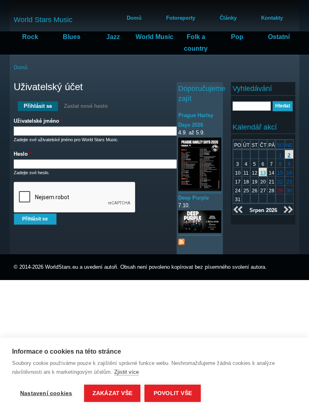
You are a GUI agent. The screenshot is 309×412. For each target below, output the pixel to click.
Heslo (22, 154)
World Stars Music (43, 20)
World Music (154, 36)
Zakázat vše (112, 393)
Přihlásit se (41, 106)
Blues (71, 36)
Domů (134, 18)
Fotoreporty (180, 18)
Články (228, 18)
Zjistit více (126, 372)
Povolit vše (173, 393)
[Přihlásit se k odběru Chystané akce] (181, 240)
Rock (30, 36)
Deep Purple (193, 198)
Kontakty (272, 18)
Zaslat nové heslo (86, 106)
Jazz (113, 36)
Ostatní (279, 36)
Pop (237, 36)
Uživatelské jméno (38, 121)
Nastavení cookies (46, 393)
